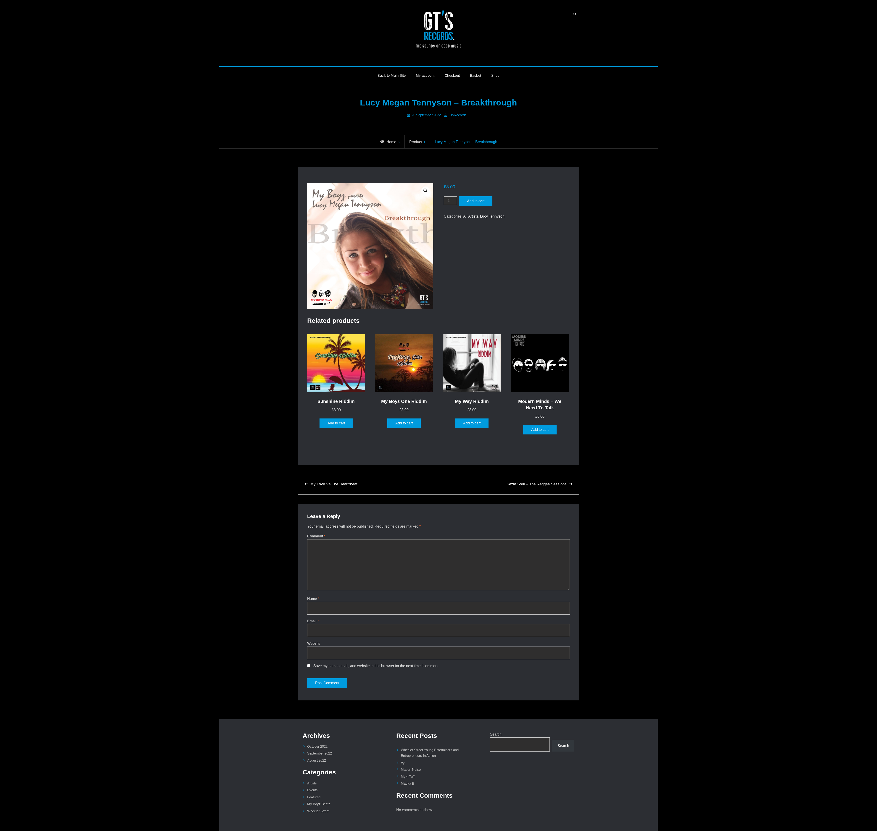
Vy (403, 763)
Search (496, 734)
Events (312, 790)
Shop (495, 75)
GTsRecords (457, 115)
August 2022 (316, 760)
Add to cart (475, 201)
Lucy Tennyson (492, 216)
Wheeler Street (318, 811)
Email (313, 621)
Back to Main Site (392, 75)
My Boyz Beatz (318, 804)
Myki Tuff (408, 776)
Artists (312, 783)
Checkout (452, 75)
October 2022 (317, 746)
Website (313, 643)
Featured (313, 797)
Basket (475, 75)
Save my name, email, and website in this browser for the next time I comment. (376, 666)
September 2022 (319, 753)
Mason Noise (411, 769)
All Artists (470, 216)
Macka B (407, 783)
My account (425, 75)
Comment (316, 536)
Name (313, 599)
